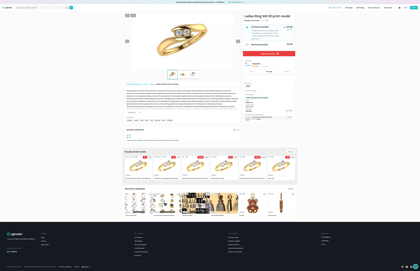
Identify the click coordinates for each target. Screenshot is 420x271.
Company (44, 233)
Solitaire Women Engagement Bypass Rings (166, 178)
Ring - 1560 (271, 178)
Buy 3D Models (139, 233)
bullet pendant (272, 215)
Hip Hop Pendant (187, 215)
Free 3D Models (139, 248)
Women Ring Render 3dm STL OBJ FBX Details (138, 178)
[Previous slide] (127, 41)
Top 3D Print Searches (235, 252)
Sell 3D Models (232, 233)
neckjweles (256, 64)
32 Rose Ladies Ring (131, 215)
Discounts (138, 255)
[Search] (71, 7)
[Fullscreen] (127, 15)
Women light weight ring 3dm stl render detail (195, 178)
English (85, 267)
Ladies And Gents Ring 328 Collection (164, 215)
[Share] (286, 78)
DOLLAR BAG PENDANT (217, 215)
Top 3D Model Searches (235, 248)
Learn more (254, 39)
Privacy (76, 267)
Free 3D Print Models (141, 252)
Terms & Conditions (65, 267)
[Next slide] (238, 41)
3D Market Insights (234, 241)
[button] (67, 7)
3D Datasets (138, 241)
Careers (43, 241)
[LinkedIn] (402, 267)
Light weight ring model (217, 178)
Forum (323, 244)
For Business (139, 237)
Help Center (45, 245)
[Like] (251, 78)
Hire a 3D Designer (140, 245)
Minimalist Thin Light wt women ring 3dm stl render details (256, 178)
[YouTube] (407, 267)
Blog (42, 237)
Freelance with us (233, 245)
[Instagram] (411, 267)
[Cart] (399, 7)
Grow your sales (233, 237)
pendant (241, 215)
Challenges (325, 241)
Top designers (325, 237)
